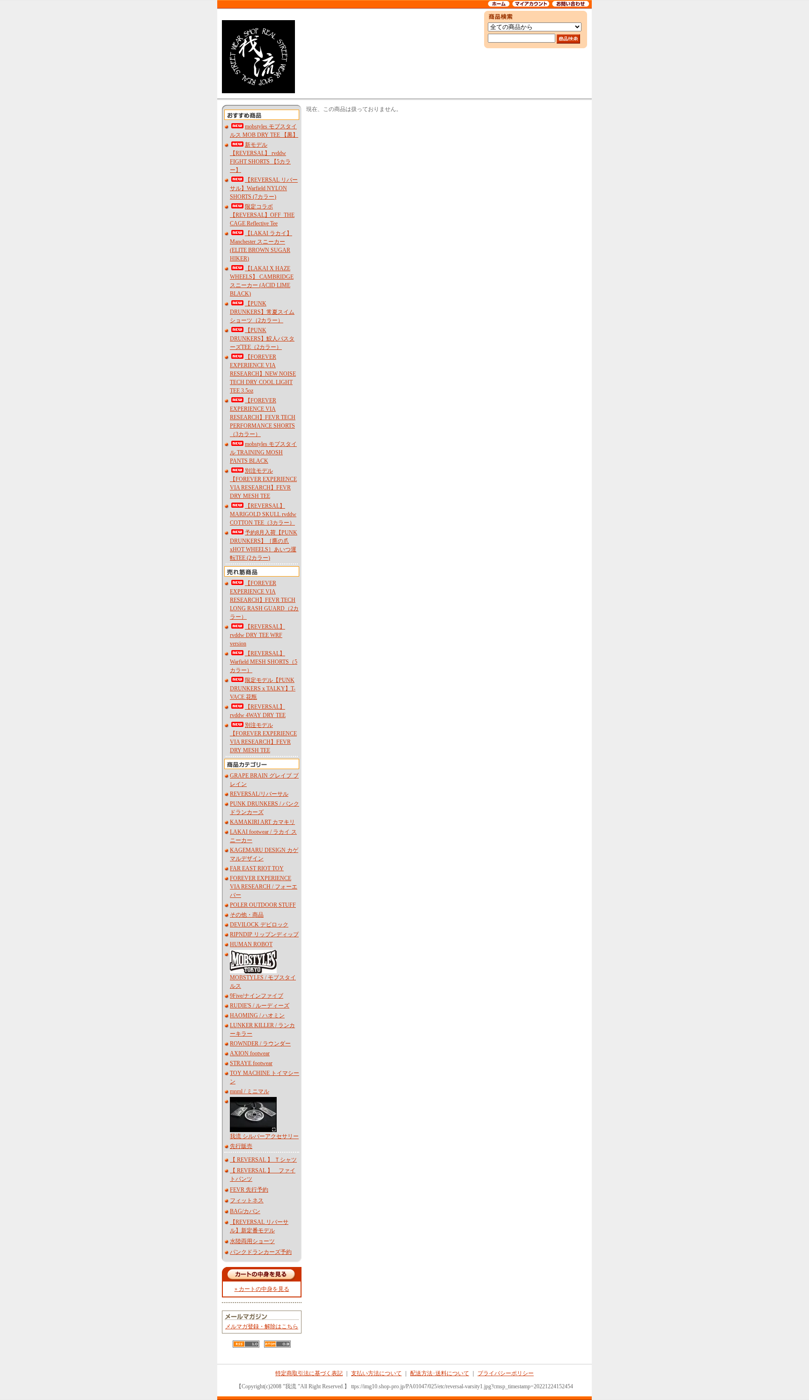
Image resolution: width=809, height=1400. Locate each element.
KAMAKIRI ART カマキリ (262, 822)
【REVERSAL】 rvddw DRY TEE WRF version (257, 635)
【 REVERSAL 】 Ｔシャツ (263, 1159)
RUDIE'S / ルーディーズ (259, 1005)
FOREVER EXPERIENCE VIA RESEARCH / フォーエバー (263, 886)
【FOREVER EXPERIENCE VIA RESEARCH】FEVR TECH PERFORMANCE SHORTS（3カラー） (262, 417)
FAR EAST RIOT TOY (257, 868)
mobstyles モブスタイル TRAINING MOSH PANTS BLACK (263, 452)
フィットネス (247, 1200)
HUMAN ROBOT (251, 944)
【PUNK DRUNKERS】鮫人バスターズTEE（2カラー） (262, 338)
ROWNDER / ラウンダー (260, 1043)
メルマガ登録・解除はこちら (261, 1326)
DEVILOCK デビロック (259, 924)
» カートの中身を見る (262, 1289)
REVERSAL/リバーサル (259, 794)
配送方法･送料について (439, 1373)
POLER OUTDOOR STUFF (263, 905)
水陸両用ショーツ (252, 1241)
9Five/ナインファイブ (256, 996)
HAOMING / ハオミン (257, 1015)
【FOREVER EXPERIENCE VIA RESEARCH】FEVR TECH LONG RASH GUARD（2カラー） (264, 600)
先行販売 (241, 1146)
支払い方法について (376, 1373)
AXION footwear (250, 1053)
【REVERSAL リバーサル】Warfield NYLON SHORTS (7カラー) (264, 188)
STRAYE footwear (251, 1063)
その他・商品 (247, 914)
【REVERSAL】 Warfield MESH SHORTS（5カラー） (263, 662)
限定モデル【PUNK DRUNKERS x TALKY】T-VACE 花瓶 (262, 688)
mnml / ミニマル (249, 1091)
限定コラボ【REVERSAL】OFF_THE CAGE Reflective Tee (262, 215)
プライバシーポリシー (506, 1373)
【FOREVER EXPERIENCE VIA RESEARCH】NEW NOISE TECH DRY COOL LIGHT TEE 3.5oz (263, 374)
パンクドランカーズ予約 (261, 1252)
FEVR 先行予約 (249, 1189)
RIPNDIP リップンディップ (264, 934)
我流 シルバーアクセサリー (264, 1136)
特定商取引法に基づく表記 (309, 1373)
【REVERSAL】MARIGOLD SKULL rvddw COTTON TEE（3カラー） (263, 514)
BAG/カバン (245, 1211)
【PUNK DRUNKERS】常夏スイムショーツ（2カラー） (262, 312)
